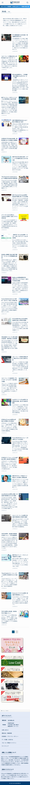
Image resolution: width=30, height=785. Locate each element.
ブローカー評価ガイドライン (9, 742)
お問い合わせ (5, 730)
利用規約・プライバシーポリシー (10, 736)
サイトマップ (5, 746)
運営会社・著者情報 (7, 733)
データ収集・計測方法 (7, 739)
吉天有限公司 (11, 720)
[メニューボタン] (2, 2)
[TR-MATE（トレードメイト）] (15, 2)
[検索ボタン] (27, 2)
